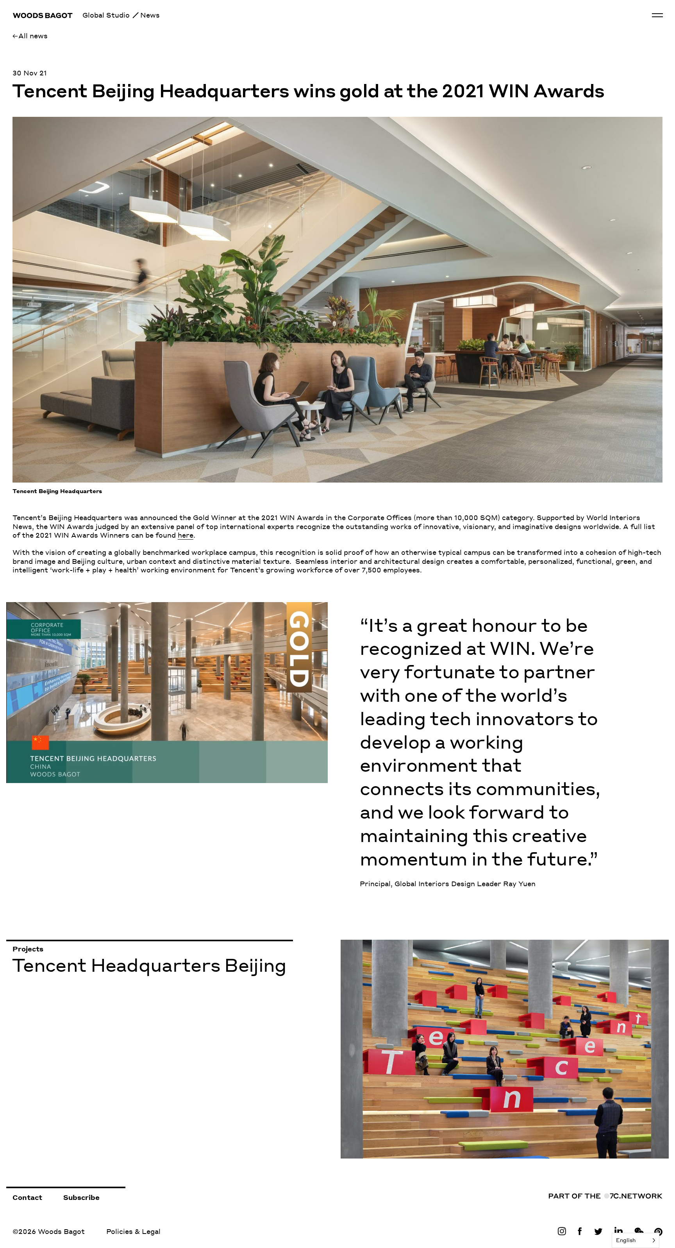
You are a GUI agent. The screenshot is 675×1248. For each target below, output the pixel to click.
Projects (27, 948)
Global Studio (106, 15)
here (185, 535)
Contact (27, 1197)
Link (564, 1231)
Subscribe (81, 1197)
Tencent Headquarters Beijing (389, 944)
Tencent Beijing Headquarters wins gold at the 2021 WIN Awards (308, 93)
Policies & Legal (133, 1231)
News (150, 15)
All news (33, 35)
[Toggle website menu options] (657, 15)
